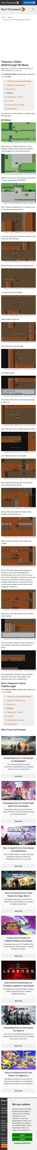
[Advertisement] (18, 40)
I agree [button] (22, 1135)
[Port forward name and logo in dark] (13, 9)
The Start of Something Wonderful (19, 81)
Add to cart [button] (28, 3)
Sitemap (4, 1117)
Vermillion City (12, 109)
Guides (10, 17)
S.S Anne (10, 101)
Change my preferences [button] (22, 1143)
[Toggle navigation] (33, 9)
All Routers (5, 1125)
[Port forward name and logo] (10, 2)
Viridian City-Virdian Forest (16, 85)
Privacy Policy (6, 1140)
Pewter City (11, 89)
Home (3, 17)
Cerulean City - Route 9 (15, 97)
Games (3, 1130)
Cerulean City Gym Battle (15, 105)
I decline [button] (22, 1139)
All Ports (4, 1128)
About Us (4, 1138)
